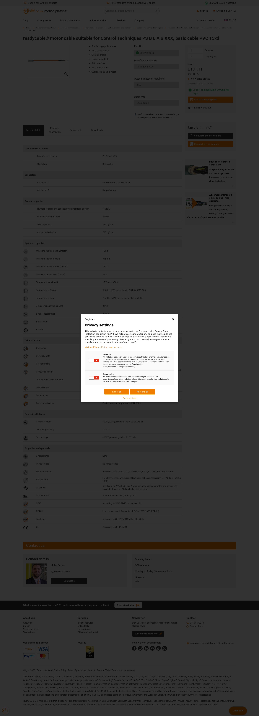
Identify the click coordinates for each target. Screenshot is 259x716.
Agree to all (142, 391)
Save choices (129, 398)
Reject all (116, 391)
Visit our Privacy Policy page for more (103, 347)
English (89, 319)
